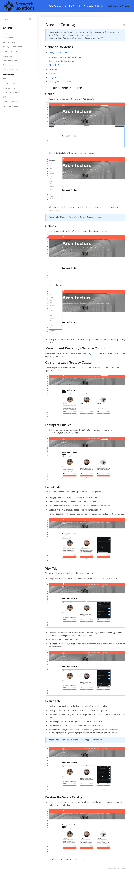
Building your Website (118, 6)
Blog (4, 79)
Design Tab (53, 77)
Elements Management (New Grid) (76, 353)
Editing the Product (57, 65)
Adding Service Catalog (58, 52)
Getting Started (72, 6)
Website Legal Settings (12, 92)
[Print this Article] (124, 25)
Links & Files (7, 56)
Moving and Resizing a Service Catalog (65, 57)
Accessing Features (10, 101)
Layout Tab (53, 69)
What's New (55, 6)
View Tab (52, 73)
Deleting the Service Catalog (60, 81)
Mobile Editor (8, 37)
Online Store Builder (11, 69)
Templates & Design (94, 6)
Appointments (8, 74)
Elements (6, 33)
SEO (4, 97)
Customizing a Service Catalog (61, 61)
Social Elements (9, 88)
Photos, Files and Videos (12, 47)
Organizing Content (10, 51)
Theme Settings (9, 83)
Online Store (8, 65)
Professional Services (11, 106)
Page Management (10, 60)
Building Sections (9, 42)
